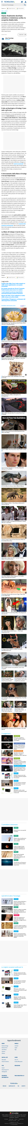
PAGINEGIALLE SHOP (19, 1114)
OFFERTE (16, 773)
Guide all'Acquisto (18, 1061)
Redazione (17, 1065)
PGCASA (24, 1114)
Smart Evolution (5, 1061)
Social (3, 1067)
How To (16, 1059)
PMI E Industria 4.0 (19, 1075)
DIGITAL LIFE (5, 1057)
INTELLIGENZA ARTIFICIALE (19, 765)
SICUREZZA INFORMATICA (19, 743)
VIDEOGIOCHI (16, 736)
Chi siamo (6, 1119)
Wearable (4, 1059)
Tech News (4, 1049)
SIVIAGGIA (18, 1116)
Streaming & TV (5, 1069)
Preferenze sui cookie (12, 1120)
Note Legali (11, 1119)
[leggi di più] (26, 39)
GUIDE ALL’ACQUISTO (18, 750)
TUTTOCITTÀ (11, 1116)
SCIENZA (4, 13)
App (15, 1049)
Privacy (16, 1119)
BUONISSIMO (11, 1117)
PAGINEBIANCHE (6, 1116)
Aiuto (18, 1120)
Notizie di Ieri (4, 1047)
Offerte (3, 1053)
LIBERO (3, 1114)
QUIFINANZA (23, 1116)
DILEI (15, 1116)
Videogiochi (4, 1071)
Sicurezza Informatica (5, 1076)
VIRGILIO (6, 1114)
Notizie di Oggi (5, 1045)
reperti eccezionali (18, 163)
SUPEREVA (17, 1117)
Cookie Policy (21, 1119)
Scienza (3, 1051)
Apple (16, 1047)
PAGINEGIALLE (11, 1114)
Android (16, 1045)
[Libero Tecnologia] (14, 1083)
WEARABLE (16, 915)
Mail (22, 4)
